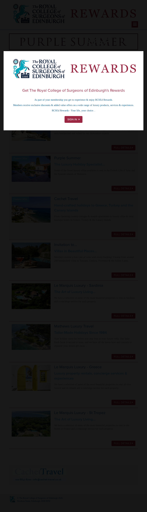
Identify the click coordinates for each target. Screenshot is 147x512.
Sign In (72, 119)
